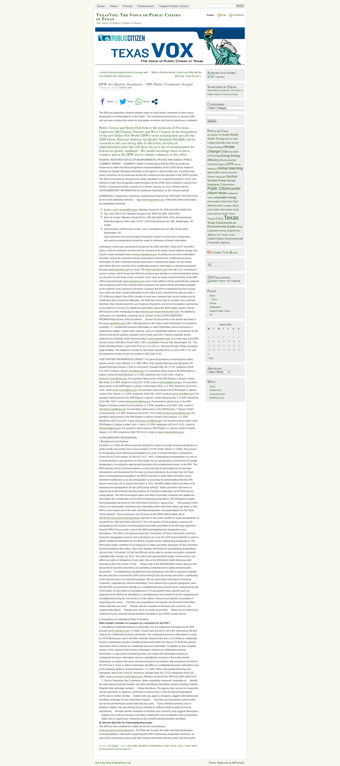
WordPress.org (217, 398)
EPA (230, 164)
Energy (225, 155)
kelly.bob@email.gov (171, 382)
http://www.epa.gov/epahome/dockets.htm (157, 311)
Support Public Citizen (173, 6)
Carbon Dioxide (216, 142)
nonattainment (155, 746)
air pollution (212, 135)
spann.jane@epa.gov (182, 393)
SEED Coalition (224, 205)
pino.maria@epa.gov (126, 390)
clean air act (231, 143)
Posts (223, 15)
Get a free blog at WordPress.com (113, 762)
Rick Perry (227, 201)
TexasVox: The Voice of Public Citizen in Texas (138, 16)
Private (128, 6)
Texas (180, 746)
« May (210, 358)
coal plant (233, 151)
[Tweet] (126, 101)
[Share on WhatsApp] (142, 101)
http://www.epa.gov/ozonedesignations (119, 518)
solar (216, 209)
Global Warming (230, 168)
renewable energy (225, 197)
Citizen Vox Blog (224, 252)
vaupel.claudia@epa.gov (170, 432)
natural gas (220, 177)
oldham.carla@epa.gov (132, 371)
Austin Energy (216, 138)
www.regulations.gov (146, 254)
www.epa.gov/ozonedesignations (117, 730)
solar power (226, 209)
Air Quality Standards (138, 746)
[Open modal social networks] (154, 101)
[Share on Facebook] (106, 101)
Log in (212, 386)
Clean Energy (214, 147)
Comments (238, 15)
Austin (234, 134)
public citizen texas (224, 190)
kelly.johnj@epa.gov (110, 428)
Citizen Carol (125, 87)
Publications (146, 6)
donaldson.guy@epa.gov (112, 409)
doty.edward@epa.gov (139, 401)
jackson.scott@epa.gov (150, 420)
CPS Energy (214, 155)
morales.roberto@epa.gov (129, 676)
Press (214, 299)
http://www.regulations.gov (150, 199)
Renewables (214, 201)
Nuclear (231, 176)
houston (223, 172)
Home (101, 6)
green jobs (213, 172)
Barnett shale (231, 139)
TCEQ (219, 218)
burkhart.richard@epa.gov (113, 378)
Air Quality (113, 746)
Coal (224, 151)
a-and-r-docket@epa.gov (124, 209)
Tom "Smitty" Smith (226, 235)
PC (211, 315)
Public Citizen (170, 746)
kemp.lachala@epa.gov (177, 413)
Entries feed (215, 390)
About (114, 6)
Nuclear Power (216, 180)
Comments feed (217, 394)
